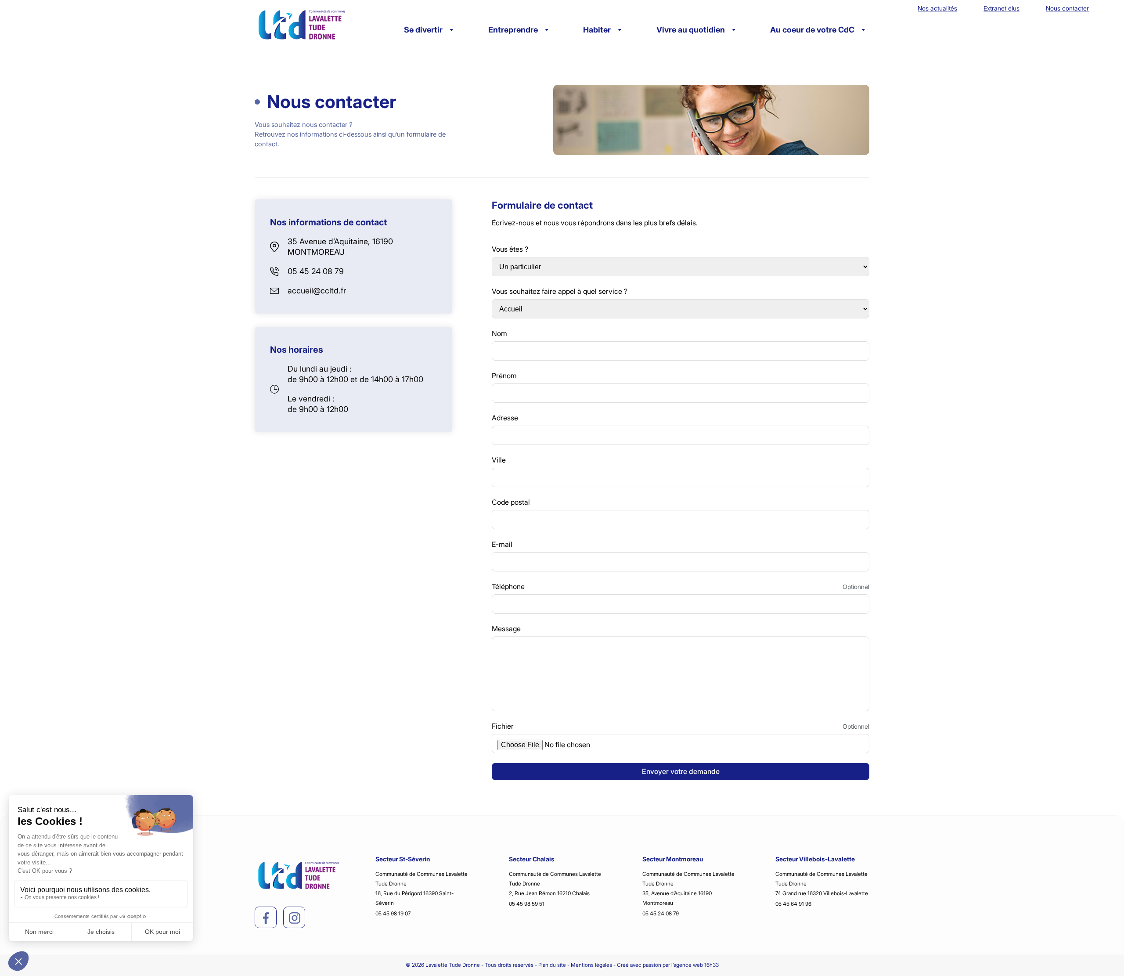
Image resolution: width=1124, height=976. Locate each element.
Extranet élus (1002, 8)
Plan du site (552, 965)
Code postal (511, 502)
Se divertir (423, 29)
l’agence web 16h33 (695, 965)
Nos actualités (937, 8)
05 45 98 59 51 (526, 903)
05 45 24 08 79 (316, 271)
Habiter (597, 29)
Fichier (503, 726)
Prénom (504, 375)
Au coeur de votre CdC (812, 29)
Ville (499, 459)
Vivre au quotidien (690, 29)
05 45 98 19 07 (393, 913)
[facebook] (266, 918)
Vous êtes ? (510, 249)
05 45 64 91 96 (793, 903)
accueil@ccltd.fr (317, 290)
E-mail (502, 544)
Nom (499, 333)
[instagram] (295, 918)
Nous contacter (1067, 8)
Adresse (505, 417)
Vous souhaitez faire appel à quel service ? (559, 291)
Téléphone (508, 586)
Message (506, 628)
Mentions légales (591, 965)
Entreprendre (513, 29)
